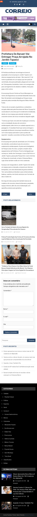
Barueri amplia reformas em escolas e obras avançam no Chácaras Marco (17, 374)
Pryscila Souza (9, 449)
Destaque (12, 63)
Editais (6, 463)
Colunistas (7, 421)
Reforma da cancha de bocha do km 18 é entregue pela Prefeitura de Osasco (32, 194)
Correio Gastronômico (11, 414)
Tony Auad (8, 456)
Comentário (7, 290)
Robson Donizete (21, 273)
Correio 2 (6, 411)
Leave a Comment (8, 68)
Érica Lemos (8, 435)
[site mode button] (30, 24)
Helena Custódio (9, 438)
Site (4, 324)
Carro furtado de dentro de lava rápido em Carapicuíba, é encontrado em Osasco (15, 228)
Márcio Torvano (9, 442)
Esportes (6, 404)
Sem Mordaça (9, 453)
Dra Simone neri (9, 428)
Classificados (7, 459)
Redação (20, 66)
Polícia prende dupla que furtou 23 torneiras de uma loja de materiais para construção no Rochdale (18, 238)
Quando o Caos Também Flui (12, 363)
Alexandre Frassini (10, 424)
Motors (6, 418)
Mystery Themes (29, 515)
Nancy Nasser (9, 446)
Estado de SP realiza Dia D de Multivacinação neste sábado (19, 368)
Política (6, 400)
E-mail (5, 316)
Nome (5, 309)
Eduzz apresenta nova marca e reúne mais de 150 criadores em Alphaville (19, 352)
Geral (5, 407)
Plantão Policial (9, 397)
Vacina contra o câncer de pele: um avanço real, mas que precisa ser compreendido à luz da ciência (19, 358)
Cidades (5, 63)
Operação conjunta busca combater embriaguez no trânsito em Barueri (7, 194)
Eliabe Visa (8, 432)
